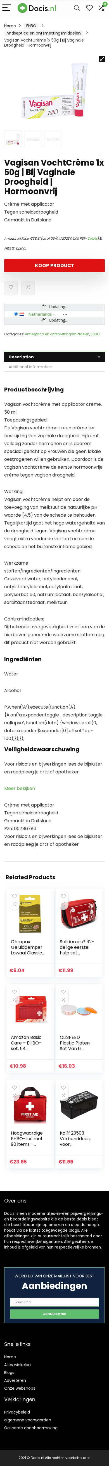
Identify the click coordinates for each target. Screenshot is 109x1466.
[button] (102, 59)
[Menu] (6, 8)
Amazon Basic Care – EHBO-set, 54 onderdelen (26, 1045)
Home (10, 26)
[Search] (77, 8)
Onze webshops (19, 1388)
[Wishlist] (89, 8)
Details (92, 238)
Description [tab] (21, 357)
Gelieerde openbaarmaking (31, 1428)
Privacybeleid (17, 1412)
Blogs (9, 1372)
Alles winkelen (17, 1364)
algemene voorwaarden (27, 1420)
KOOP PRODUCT (54, 265)
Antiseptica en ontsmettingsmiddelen (43, 33)
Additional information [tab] (30, 367)
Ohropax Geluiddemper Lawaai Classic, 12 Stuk (27, 950)
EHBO (31, 26)
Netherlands (40, 314)
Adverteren (15, 1380)
